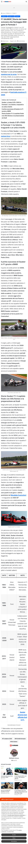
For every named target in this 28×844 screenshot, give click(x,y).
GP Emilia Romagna (20, 738)
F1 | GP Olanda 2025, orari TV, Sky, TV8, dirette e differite (21, 777)
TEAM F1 (14, 13)
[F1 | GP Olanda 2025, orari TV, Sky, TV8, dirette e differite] (21, 771)
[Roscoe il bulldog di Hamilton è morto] (7, 785)
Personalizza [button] (14, 841)
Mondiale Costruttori (18, 495)
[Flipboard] (14, 745)
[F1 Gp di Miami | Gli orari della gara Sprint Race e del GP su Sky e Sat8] (21, 785)
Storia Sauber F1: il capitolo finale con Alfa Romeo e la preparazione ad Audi (13, 116)
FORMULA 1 (9, 13)
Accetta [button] (14, 834)
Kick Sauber (14, 741)
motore (5, 136)
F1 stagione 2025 (7, 738)
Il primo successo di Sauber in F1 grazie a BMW (12, 110)
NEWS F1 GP (11, 16)
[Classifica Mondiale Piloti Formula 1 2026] (7, 771)
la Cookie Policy (10, 831)
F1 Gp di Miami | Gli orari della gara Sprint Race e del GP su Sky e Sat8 (21, 792)
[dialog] (14, 821)
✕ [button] (26, 799)
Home (3, 13)
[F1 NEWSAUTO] (7, 1)
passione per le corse (9, 74)
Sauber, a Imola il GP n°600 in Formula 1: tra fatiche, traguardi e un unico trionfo (13, 105)
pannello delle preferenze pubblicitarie (16, 815)
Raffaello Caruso (5, 41)
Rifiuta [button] (14, 838)
